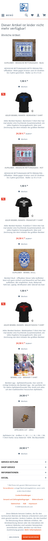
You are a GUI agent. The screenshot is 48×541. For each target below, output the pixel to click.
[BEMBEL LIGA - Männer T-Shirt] (24, 365)
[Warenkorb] (44, 15)
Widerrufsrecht (37, 499)
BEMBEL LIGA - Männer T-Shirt (24, 377)
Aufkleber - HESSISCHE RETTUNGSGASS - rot (24, 168)
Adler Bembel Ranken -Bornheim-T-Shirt (24, 115)
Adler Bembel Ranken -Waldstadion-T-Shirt (24, 325)
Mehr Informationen (33, 530)
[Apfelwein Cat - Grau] (24, 417)
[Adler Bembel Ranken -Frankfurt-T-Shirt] (24, 207)
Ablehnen (14, 537)
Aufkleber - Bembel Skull (24, 272)
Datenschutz (15, 503)
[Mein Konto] (38, 15)
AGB (24, 503)
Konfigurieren (31, 537)
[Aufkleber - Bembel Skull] (24, 260)
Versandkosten (8, 488)
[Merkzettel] (32, 15)
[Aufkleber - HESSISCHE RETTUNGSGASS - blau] (24, 50)
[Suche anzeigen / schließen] (26, 15)
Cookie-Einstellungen (23, 495)
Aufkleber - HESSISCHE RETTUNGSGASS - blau (24, 63)
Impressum (33, 503)
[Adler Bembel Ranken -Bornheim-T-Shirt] (24, 103)
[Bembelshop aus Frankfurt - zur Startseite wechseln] (24, 7)
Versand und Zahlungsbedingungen (16, 499)
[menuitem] (7, 15)
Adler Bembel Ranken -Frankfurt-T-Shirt (24, 220)
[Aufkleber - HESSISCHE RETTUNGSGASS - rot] (24, 155)
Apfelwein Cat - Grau (24, 430)
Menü (9, 15)
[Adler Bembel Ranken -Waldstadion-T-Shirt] (24, 312)
